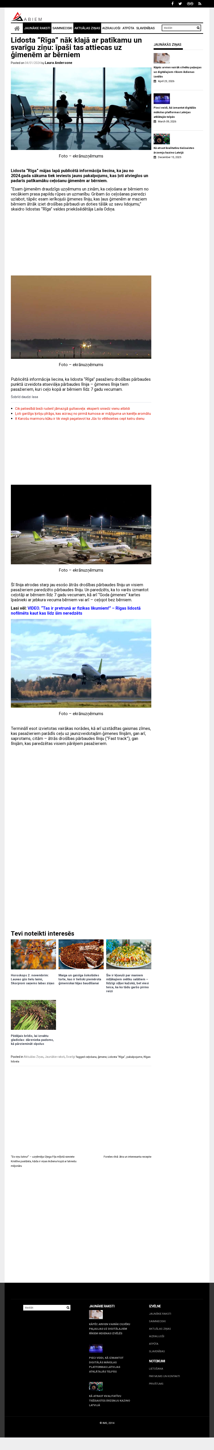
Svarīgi (70, 1056)
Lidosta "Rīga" (116, 1056)
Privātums (156, 1383)
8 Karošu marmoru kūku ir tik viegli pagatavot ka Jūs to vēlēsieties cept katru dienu (79, 418)
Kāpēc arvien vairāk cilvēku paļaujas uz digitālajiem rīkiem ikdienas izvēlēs (177, 72)
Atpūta (128, 28)
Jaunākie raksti (37, 28)
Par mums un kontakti (164, 1376)
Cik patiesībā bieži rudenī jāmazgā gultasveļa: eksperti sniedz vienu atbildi (72, 408)
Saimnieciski (62, 28)
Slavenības (145, 28)
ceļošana (91, 1056)
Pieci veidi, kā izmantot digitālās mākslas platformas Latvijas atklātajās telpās (175, 112)
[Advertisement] (81, 244)
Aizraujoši (111, 28)
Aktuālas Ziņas (87, 28)
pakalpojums (134, 1056)
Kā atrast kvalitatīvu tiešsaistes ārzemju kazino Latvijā (174, 150)
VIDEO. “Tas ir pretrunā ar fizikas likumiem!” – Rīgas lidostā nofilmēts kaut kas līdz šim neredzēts (76, 611)
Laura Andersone (58, 63)
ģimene (102, 1056)
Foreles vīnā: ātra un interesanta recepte (127, 1156)
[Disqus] (81, 1229)
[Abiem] (17, 28)
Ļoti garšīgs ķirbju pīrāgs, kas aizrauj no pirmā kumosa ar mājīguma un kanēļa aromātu (83, 413)
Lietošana (156, 1368)
